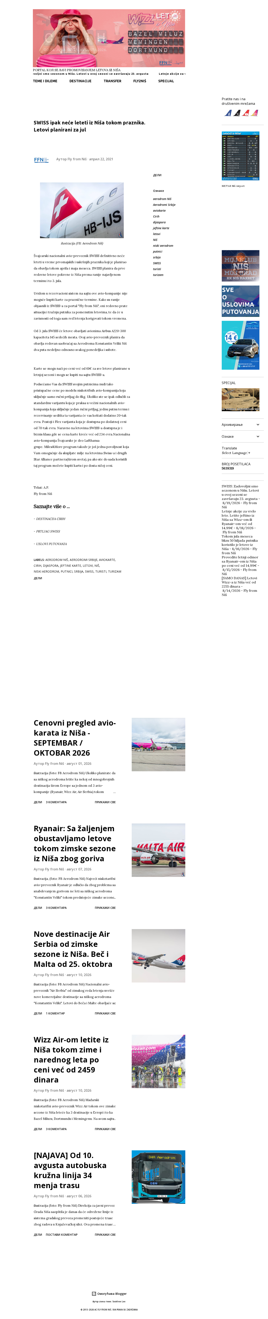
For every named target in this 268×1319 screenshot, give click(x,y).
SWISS (157, 263)
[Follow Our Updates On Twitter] (237, 116)
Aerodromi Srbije (164, 205)
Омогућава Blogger (112, 1294)
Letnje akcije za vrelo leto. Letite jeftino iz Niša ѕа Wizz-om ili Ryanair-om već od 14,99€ (239, 519)
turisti (157, 269)
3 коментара (56, 802)
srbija (157, 257)
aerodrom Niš (162, 199)
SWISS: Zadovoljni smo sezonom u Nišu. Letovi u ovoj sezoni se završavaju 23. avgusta (240, 492)
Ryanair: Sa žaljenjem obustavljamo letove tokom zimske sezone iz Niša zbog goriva (75, 843)
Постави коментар (61, 1235)
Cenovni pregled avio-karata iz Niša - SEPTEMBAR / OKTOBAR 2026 (75, 738)
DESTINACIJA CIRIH (50, 519)
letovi (156, 234)
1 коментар (55, 1013)
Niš (155, 240)
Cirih (156, 216)
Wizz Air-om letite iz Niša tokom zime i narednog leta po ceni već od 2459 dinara (71, 1059)
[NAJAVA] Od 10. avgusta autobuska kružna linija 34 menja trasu (70, 1170)
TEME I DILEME (45, 81)
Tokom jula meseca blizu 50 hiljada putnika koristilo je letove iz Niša (240, 542)
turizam (158, 275)
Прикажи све (105, 802)
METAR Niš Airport (233, 185)
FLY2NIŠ (139, 81)
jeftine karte (161, 228)
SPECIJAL (166, 81)
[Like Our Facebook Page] (228, 116)
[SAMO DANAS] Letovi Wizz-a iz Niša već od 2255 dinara (239, 582)
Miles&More (53, 447)
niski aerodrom (163, 246)
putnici (157, 251)
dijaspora (159, 222)
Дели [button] (157, 175)
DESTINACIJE (80, 81)
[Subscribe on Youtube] (245, 116)
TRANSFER (112, 81)
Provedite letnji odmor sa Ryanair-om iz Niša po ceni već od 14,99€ (240, 561)
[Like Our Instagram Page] (254, 116)
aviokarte (159, 210)
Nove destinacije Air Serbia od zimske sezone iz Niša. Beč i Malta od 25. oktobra (73, 949)
